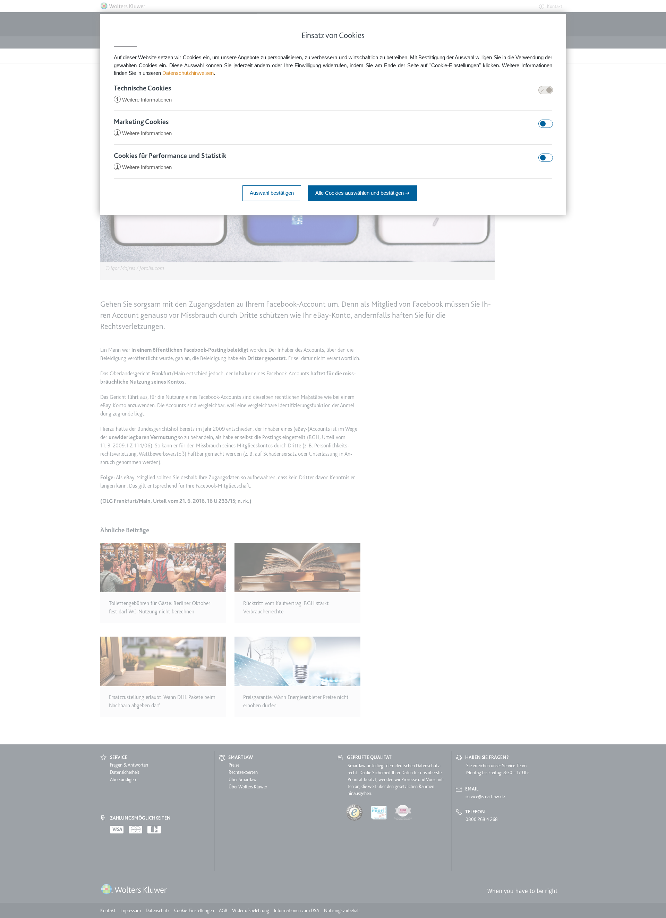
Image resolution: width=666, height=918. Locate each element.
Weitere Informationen (144, 100)
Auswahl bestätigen (272, 193)
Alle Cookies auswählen (362, 193)
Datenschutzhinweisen (188, 73)
